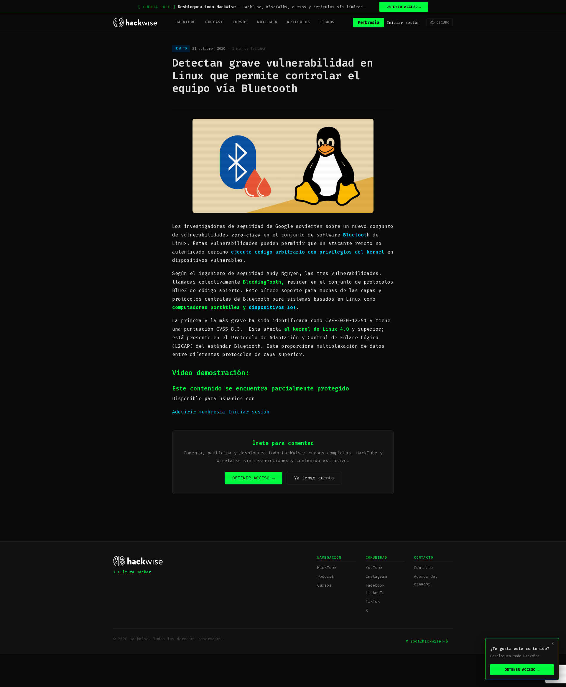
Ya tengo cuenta (314, 478)
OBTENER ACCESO (403, 7)
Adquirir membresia (200, 412)
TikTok (373, 601)
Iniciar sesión (402, 22)
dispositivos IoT (272, 307)
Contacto (423, 567)
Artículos (298, 21)
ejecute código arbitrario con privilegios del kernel (307, 252)
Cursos (240, 21)
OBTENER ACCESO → (253, 478)
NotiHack (267, 21)
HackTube (185, 21)
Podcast (214, 21)
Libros (327, 21)
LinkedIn (375, 592)
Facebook (375, 585)
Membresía (368, 22)
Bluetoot (355, 235)
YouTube (374, 567)
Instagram (376, 576)
